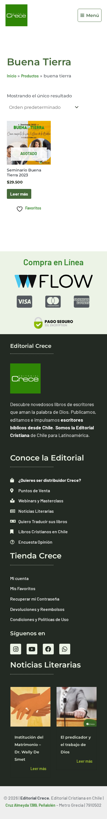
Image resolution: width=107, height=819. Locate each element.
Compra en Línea (53, 262)
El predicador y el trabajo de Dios (76, 744)
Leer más (19, 193)
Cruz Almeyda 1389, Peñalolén (30, 805)
